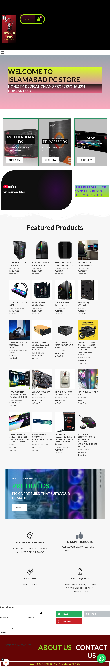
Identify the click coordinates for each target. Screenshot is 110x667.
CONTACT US (92, 651)
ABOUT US (55, 647)
